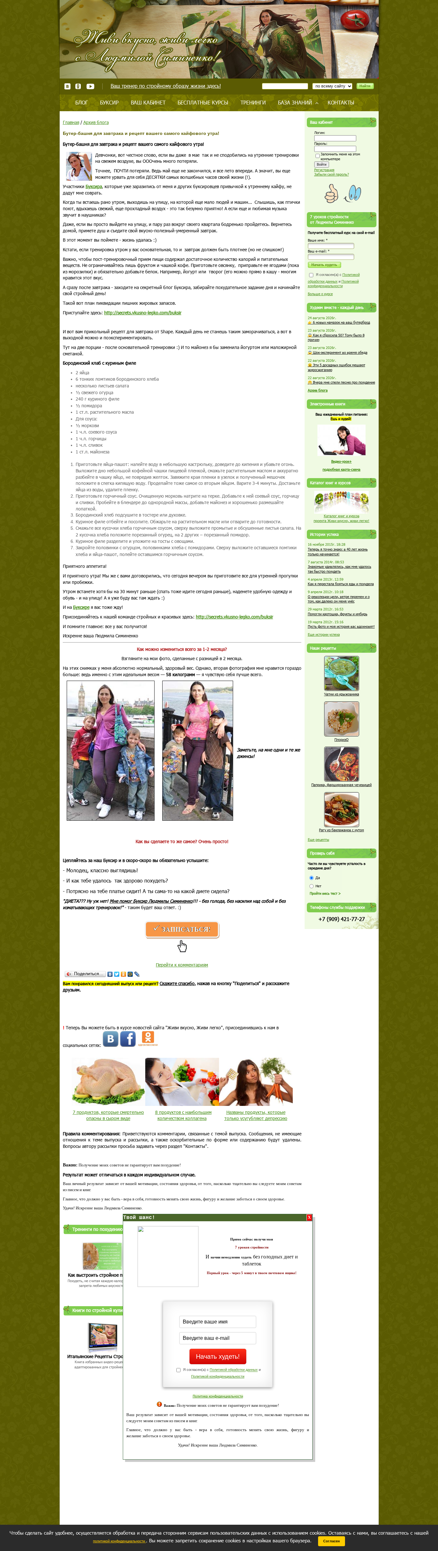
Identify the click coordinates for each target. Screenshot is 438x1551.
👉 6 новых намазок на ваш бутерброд (339, 322)
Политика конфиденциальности (218, 1396)
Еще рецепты (318, 839)
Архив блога (96, 122)
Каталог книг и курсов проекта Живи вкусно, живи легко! (341, 518)
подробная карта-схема (341, 469)
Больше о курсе (320, 294)
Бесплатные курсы (203, 102)
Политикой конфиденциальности (217, 1376)
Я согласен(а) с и (334, 280)
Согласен (331, 1541)
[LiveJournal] (137, 974)
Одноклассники (78, 86)
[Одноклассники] (123, 974)
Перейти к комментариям (182, 965)
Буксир (109, 102)
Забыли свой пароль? (331, 174)
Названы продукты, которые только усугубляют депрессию (255, 1115)
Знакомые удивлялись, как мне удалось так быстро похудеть (339, 568)
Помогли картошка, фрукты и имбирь (337, 614)
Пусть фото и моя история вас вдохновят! (341, 626)
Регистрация (324, 170)
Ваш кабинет (148, 102)
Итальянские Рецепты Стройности (102, 1356)
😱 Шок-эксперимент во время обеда (337, 352)
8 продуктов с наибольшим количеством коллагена (183, 1115)
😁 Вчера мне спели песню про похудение (341, 382)
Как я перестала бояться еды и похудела (341, 584)
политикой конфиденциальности (119, 1541)
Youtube (90, 86)
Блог (81, 102)
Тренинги (253, 102)
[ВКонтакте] (110, 974)
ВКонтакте (67, 86)
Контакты (341, 102)
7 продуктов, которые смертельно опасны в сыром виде (108, 1115)
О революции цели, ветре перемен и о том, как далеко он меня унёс (339, 598)
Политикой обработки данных (234, 1370)
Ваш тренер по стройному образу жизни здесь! (166, 85)
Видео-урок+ (341, 461)
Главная (71, 122)
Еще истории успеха (324, 634)
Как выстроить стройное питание (102, 1275)
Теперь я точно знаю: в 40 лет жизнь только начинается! (338, 551)
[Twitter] (117, 974)
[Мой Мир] (130, 974)
